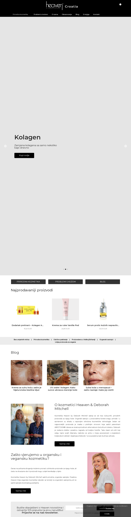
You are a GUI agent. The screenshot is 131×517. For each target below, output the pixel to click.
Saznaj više (64, 444)
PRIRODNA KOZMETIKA (28, 282)
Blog (77, 14)
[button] (63, 269)
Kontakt (96, 14)
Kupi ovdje (24, 158)
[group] (65, 146)
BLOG (102, 282)
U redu (107, 514)
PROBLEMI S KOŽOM (65, 282)
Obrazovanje (67, 14)
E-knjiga (86, 14)
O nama (55, 14)
